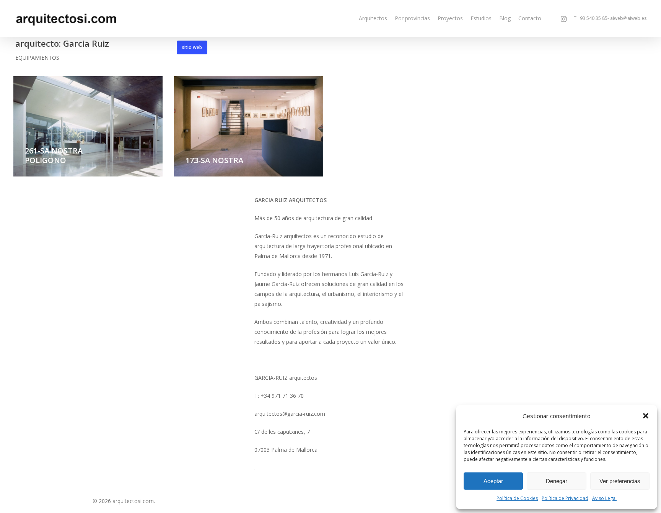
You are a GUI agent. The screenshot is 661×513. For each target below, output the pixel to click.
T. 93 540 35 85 (588, 18)
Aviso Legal (604, 498)
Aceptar (493, 481)
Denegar (556, 481)
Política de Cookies (517, 498)
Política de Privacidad (565, 498)
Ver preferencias (619, 481)
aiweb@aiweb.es (628, 18)
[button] (646, 416)
